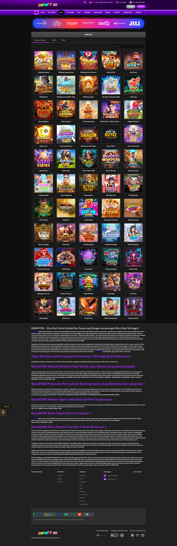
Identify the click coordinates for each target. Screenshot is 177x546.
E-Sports (117, 12)
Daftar (141, 6)
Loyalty (59, 479)
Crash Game (98, 12)
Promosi (138, 12)
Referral (60, 482)
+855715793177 (112, 479)
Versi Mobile (122, 2)
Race (79, 12)
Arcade (107, 12)
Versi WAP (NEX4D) (138, 2)
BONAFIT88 (34, 331)
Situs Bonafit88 (98, 351)
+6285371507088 (112, 475)
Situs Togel (34, 418)
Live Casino (70, 12)
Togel (43, 12)
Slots (61, 12)
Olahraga (87, 12)
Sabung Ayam (127, 12)
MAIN (90, 60)
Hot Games (52, 12)
